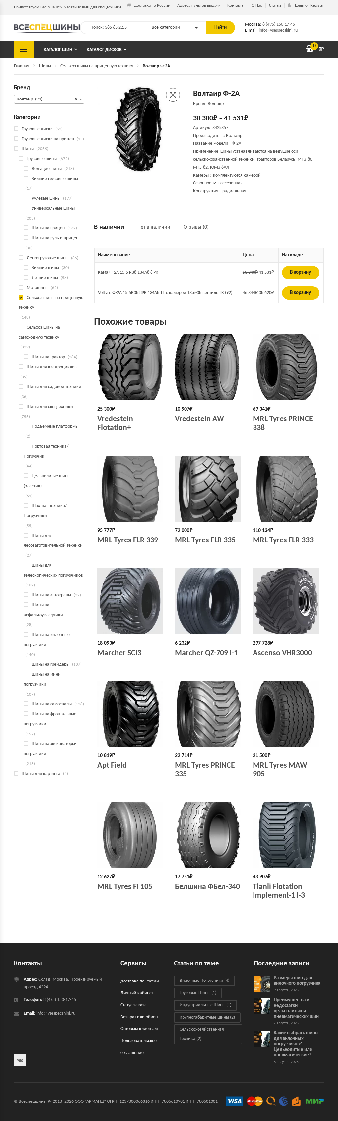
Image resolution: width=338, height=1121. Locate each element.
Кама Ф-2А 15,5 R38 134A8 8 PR (128, 272)
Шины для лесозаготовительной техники (53, 540)
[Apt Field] (131, 714)
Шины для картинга (41, 773)
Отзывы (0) (196, 227)
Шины (45, 66)
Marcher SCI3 (119, 653)
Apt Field (112, 766)
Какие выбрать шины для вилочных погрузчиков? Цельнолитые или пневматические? (296, 1044)
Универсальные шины (53, 208)
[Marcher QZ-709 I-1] (209, 601)
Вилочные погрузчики (204, 980)
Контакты (236, 5)
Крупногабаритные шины (207, 1017)
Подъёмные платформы (55, 426)
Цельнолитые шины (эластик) (47, 481)
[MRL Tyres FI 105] (131, 835)
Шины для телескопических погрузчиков (53, 570)
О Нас (257, 5)
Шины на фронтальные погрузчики (50, 719)
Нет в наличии (153, 227)
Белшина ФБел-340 (207, 887)
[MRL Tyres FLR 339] (131, 489)
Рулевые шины (46, 198)
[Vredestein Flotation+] (131, 367)
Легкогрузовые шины (47, 258)
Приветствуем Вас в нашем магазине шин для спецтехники (67, 7)
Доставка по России (152, 5)
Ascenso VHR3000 (282, 653)
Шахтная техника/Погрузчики (45, 510)
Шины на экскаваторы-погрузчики (50, 748)
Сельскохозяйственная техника (202, 1034)
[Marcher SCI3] (131, 601)
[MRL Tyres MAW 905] (287, 714)
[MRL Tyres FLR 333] (287, 489)
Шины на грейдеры (50, 664)
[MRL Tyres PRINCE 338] (287, 367)
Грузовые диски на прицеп (48, 139)
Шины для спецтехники (50, 406)
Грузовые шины (42, 158)
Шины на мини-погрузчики (43, 679)
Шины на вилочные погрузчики (47, 639)
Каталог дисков (104, 49)
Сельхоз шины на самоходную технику (39, 332)
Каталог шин (58, 49)
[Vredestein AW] (209, 367)
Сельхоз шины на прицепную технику (96, 66)
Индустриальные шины (205, 1005)
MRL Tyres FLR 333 (283, 540)
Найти (220, 27)
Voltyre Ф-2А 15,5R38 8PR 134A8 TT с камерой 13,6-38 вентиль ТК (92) (165, 292)
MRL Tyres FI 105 (124, 887)
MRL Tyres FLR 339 (127, 540)
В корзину (300, 272)
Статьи (275, 5)
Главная (21, 66)
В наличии (109, 227)
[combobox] (49, 99)
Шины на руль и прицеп (55, 238)
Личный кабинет (136, 993)
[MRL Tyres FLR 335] (209, 489)
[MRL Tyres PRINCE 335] (209, 714)
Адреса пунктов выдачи (198, 5)
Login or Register (309, 5)
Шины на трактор (48, 357)
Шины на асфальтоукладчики (43, 610)
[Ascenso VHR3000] (287, 601)
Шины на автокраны (51, 595)
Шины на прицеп (48, 228)
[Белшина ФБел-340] (209, 835)
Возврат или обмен (139, 1017)
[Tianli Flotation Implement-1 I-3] (287, 835)
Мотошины (37, 287)
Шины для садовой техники (54, 386)
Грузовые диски (37, 129)
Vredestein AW (199, 419)
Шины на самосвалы (52, 704)
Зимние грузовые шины (55, 178)
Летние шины (45, 277)
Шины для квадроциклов (52, 367)
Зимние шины (45, 267)
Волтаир (234, 135)
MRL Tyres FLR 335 (205, 540)
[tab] (112, 230)
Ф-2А (236, 143)
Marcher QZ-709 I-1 (206, 653)
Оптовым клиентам (139, 1028)
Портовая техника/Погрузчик (46, 451)
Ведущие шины (47, 168)
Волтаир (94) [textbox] (47, 99)
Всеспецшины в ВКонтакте (20, 1060)
